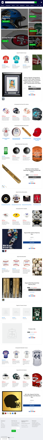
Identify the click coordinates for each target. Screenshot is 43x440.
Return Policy (3, 427)
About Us (32, 5)
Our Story (2, 423)
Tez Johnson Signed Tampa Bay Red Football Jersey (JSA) (5, 67)
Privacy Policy (3, 426)
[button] (5, 439)
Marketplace (22, 5)
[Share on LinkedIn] (33, 94)
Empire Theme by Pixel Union (5, 437)
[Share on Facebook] (29, 94)
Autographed (8, 5)
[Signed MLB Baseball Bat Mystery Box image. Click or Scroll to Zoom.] (12, 288)
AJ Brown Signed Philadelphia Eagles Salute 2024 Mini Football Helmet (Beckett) (26, 385)
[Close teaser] (8, 437)
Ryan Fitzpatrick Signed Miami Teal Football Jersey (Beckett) (16, 67)
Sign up (13, 430)
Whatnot (27, 5)
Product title (4, 318)
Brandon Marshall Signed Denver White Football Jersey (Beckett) (27, 67)
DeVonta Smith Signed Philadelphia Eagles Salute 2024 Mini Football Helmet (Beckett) (5, 385)
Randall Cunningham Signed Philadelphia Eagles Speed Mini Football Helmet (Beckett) (15, 385)
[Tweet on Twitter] (30, 94)
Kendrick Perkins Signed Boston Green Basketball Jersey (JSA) (6, 158)
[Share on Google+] (31, 94)
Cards (18, 5)
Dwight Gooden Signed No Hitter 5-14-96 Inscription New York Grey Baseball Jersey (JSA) (26, 363)
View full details (32, 91)
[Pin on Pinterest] (34, 94)
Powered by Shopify (11, 437)
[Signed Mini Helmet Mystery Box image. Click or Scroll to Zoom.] (12, 239)
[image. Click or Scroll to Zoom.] (12, 333)
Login (38, 5)
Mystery (13, 5)
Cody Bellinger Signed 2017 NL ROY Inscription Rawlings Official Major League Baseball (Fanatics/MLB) (26, 271)
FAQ (1, 422)
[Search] (35, 2)
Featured (2, 5)
